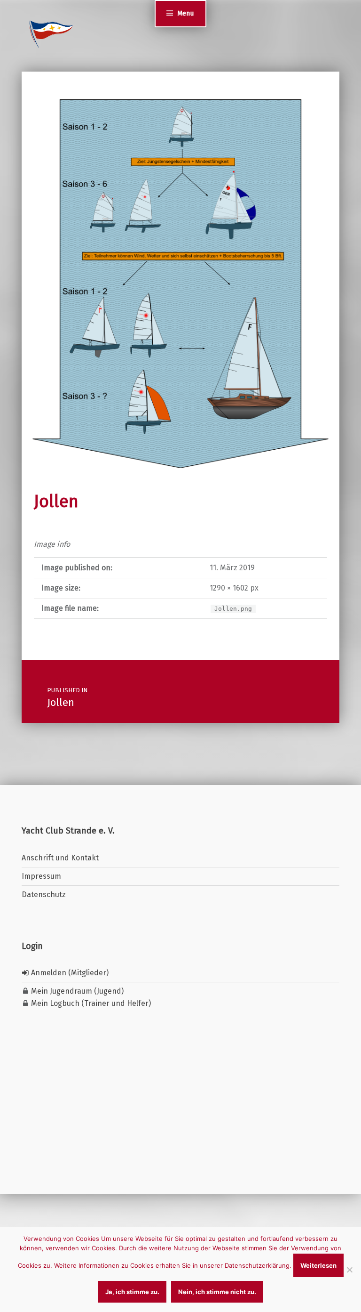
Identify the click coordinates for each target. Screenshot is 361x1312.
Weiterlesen (318, 1265)
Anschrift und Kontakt (60, 857)
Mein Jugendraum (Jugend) (76, 991)
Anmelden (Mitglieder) (69, 972)
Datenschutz (44, 894)
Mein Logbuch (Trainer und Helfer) (90, 1003)
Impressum (41, 876)
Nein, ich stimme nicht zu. (217, 1292)
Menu (185, 13)
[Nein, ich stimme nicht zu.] (349, 1269)
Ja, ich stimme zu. (132, 1292)
